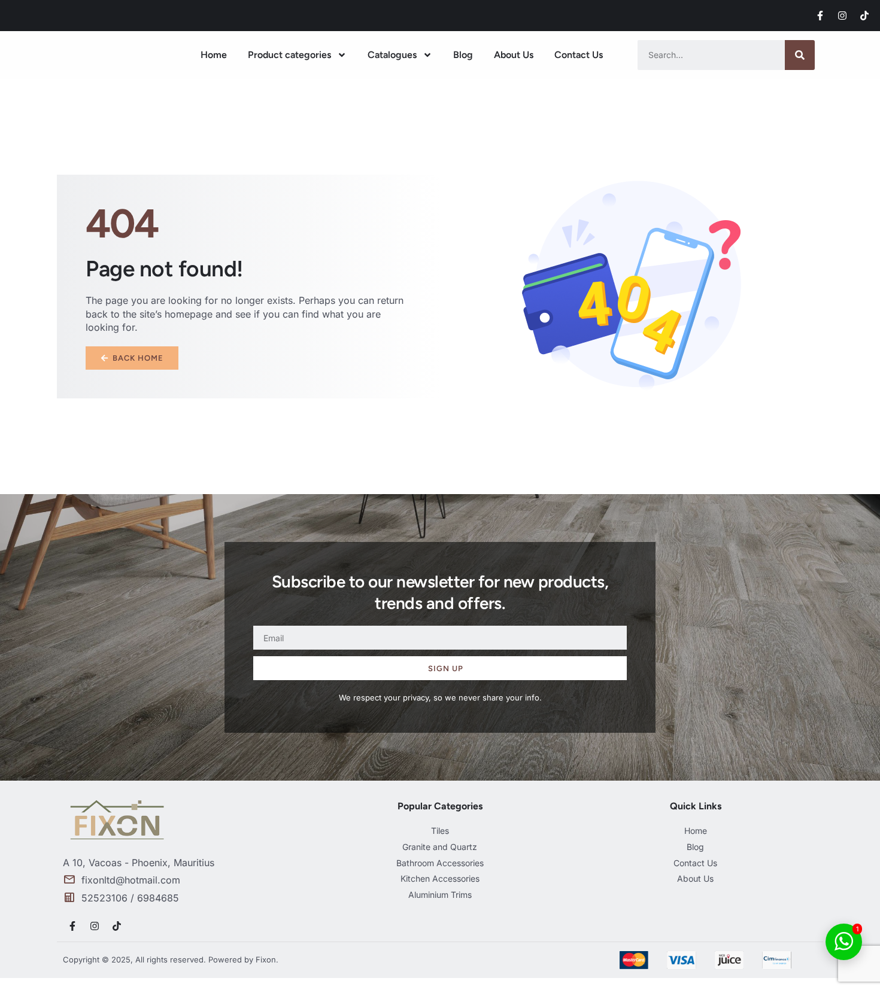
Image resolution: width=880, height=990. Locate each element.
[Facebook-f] (820, 15)
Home (214, 54)
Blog (463, 54)
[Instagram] (842, 15)
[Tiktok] (864, 15)
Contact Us (578, 54)
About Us (513, 54)
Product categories (289, 54)
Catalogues (392, 54)
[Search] (800, 55)
